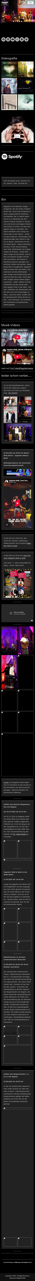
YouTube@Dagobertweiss (21, 368)
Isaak (15, 546)
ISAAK (6, 782)
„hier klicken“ (13, 393)
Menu (30, 2)
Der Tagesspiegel (19, 834)
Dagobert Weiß (21, 1278)
